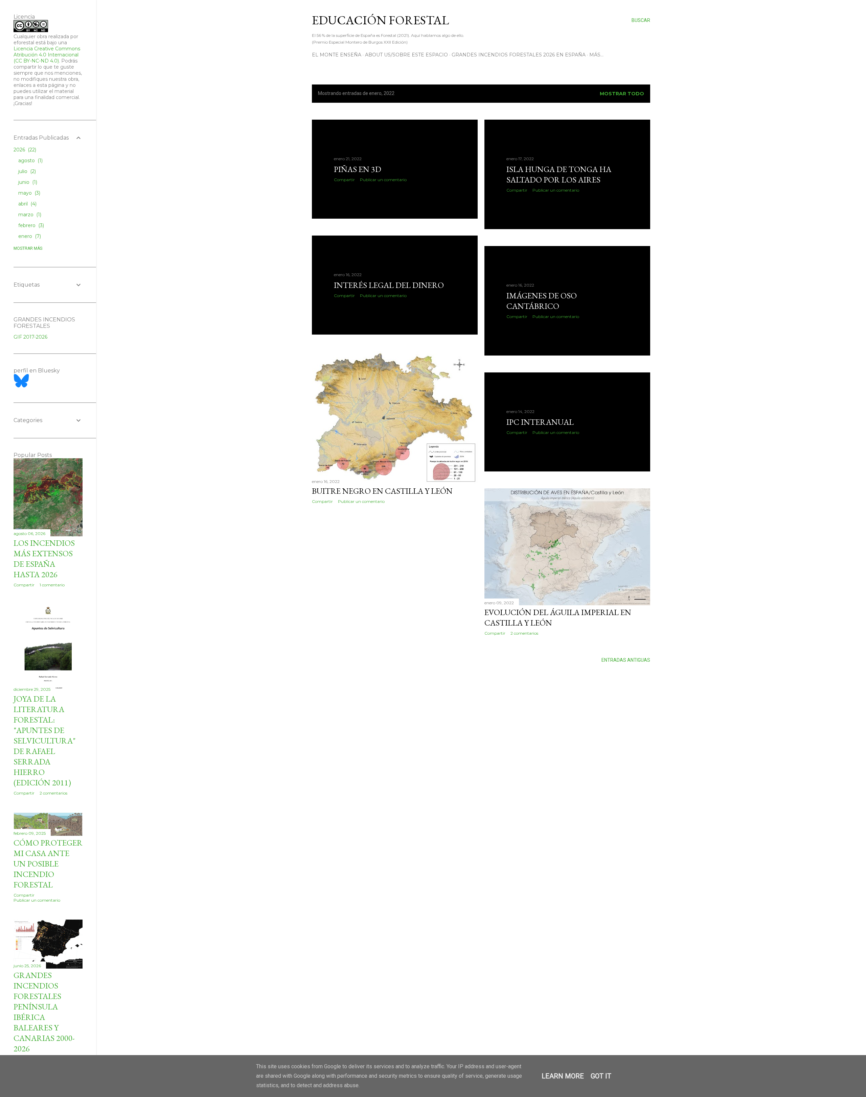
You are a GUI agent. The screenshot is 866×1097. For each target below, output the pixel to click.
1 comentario (52, 584)
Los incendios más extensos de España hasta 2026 (44, 559)
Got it (601, 1076)
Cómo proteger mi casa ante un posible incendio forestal (48, 863)
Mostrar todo (622, 94)
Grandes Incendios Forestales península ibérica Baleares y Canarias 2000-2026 (44, 1012)
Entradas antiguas (625, 660)
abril (26, 204)
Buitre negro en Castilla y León (382, 491)
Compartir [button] (344, 179)
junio (27, 182)
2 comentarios (524, 633)
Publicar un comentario (383, 179)
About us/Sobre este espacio (406, 55)
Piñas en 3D (357, 169)
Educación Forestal (380, 20)
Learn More (563, 1076)
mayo (28, 193)
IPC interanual (540, 422)
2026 (24, 150)
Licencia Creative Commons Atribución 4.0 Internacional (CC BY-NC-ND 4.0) (47, 55)
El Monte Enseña (336, 55)
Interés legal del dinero (389, 285)
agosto (29, 160)
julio (26, 171)
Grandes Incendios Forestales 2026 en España (519, 55)
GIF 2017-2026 (30, 337)
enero (29, 236)
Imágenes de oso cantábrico (541, 300)
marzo (29, 215)
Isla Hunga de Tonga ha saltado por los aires (558, 174)
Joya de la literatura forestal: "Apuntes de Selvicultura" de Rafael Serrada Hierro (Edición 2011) (44, 740)
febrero (30, 225)
